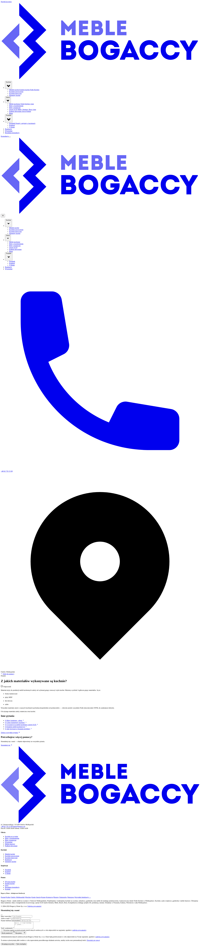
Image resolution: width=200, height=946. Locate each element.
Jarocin (38, 897)
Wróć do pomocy (8, 674)
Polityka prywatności (34, 906)
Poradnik (8, 115)
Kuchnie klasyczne (15, 93)
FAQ (6, 885)
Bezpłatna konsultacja (12, 133)
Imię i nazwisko (6, 916)
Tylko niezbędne (21, 944)
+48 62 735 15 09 (7, 826)
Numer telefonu (10, 921)
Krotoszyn (49, 897)
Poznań (3, 897)
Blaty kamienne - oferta (13, 720)
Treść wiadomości (7, 928)
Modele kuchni (24, 90)
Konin (33, 897)
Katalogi (12, 125)
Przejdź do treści (6, 2)
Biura (11, 113)
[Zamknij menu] (3, 215)
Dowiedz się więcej (93, 940)
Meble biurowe (10, 844)
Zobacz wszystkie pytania (9, 732)
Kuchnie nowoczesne (16, 92)
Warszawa (70, 897)
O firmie (12, 127)
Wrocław (28, 897)
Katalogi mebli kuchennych (15, 727)
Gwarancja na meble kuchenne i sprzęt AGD (21, 725)
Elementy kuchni (14, 95)
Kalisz (8, 897)
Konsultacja (5, 136)
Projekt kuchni (10, 883)
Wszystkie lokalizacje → (82, 897)
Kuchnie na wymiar (11, 836)
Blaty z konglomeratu (16, 106)
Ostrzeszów (63, 897)
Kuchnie (8, 82)
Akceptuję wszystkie (8, 944)
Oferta (8, 97)
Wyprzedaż (8, 131)
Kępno (43, 897)
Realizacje (8, 129)
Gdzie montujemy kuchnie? (15, 722)
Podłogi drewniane (20, 111)
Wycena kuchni (10, 882)
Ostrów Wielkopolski (18, 897)
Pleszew (56, 897)
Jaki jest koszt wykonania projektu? (17, 729)
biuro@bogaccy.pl (19, 826)
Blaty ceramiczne (15, 108)
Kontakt (7, 889)
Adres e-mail (6, 918)
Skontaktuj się (6, 745)
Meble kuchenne (21, 104)
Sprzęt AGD (22, 109)
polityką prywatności (79, 930)
